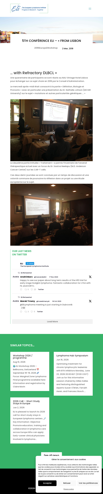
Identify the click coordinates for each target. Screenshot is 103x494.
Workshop (52, 47)
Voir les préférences (88, 483)
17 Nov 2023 (53, 277)
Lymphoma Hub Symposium (72, 355)
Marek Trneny (27, 301)
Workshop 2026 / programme (22, 356)
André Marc (26, 276)
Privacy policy (69, 489)
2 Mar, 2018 (67, 48)
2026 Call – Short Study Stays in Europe (26, 402)
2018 (36, 47)
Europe (42, 47)
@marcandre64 (40, 277)
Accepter (47, 483)
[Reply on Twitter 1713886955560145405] (21, 312)
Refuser (67, 483)
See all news (51, 455)
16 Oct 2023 (56, 301)
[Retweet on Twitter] (19, 273)
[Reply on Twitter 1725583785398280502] (21, 290)
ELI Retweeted (26, 273)
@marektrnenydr (42, 301)
